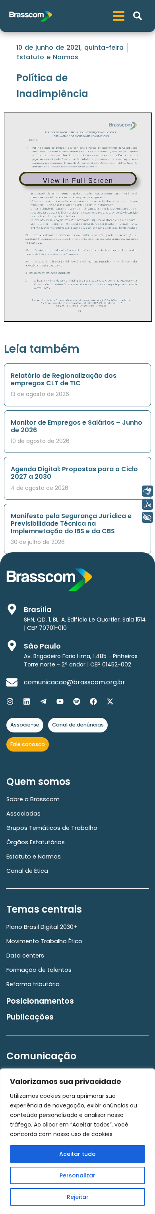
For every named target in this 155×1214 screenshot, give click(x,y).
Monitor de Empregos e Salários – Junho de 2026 (76, 426)
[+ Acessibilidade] (147, 517)
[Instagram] (10, 701)
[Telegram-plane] (43, 701)
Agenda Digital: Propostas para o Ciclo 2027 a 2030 (74, 472)
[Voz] (147, 504)
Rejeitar (78, 1197)
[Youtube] (60, 701)
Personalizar (77, 1175)
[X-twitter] (110, 701)
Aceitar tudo (77, 1154)
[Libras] (147, 491)
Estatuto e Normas (47, 57)
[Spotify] (76, 701)
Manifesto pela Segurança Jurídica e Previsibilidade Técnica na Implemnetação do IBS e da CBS (71, 523)
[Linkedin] (26, 701)
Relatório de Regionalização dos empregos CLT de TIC (63, 379)
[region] (77, 1141)
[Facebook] (93, 701)
